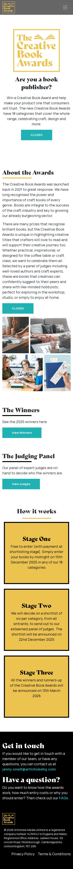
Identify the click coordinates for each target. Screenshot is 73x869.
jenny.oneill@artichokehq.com (29, 769)
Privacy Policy (23, 854)
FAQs (63, 798)
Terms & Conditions (54, 854)
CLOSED (37, 135)
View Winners (22, 433)
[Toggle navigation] (65, 7)
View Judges (21, 484)
